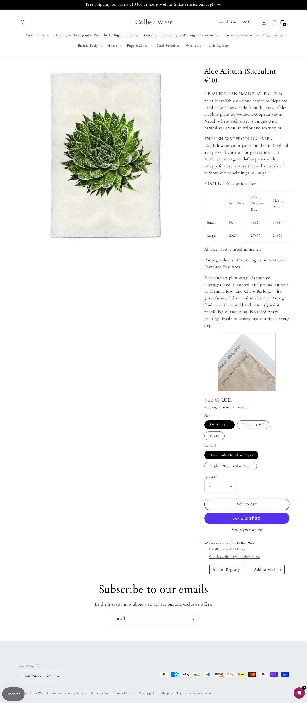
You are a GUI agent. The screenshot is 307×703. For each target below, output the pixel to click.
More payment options (247, 530)
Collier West (36, 693)
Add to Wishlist (267, 569)
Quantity (210, 477)
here (254, 183)
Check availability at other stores (234, 556)
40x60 (214, 435)
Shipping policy (172, 693)
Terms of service (124, 693)
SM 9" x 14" (219, 424)
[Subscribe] (192, 619)
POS (48, 693)
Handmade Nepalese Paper (231, 455)
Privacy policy (148, 693)
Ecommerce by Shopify (71, 693)
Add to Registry (226, 569)
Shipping (210, 407)
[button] (23, 22)
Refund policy (100, 693)
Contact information (199, 693)
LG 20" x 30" (253, 424)
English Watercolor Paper (230, 466)
